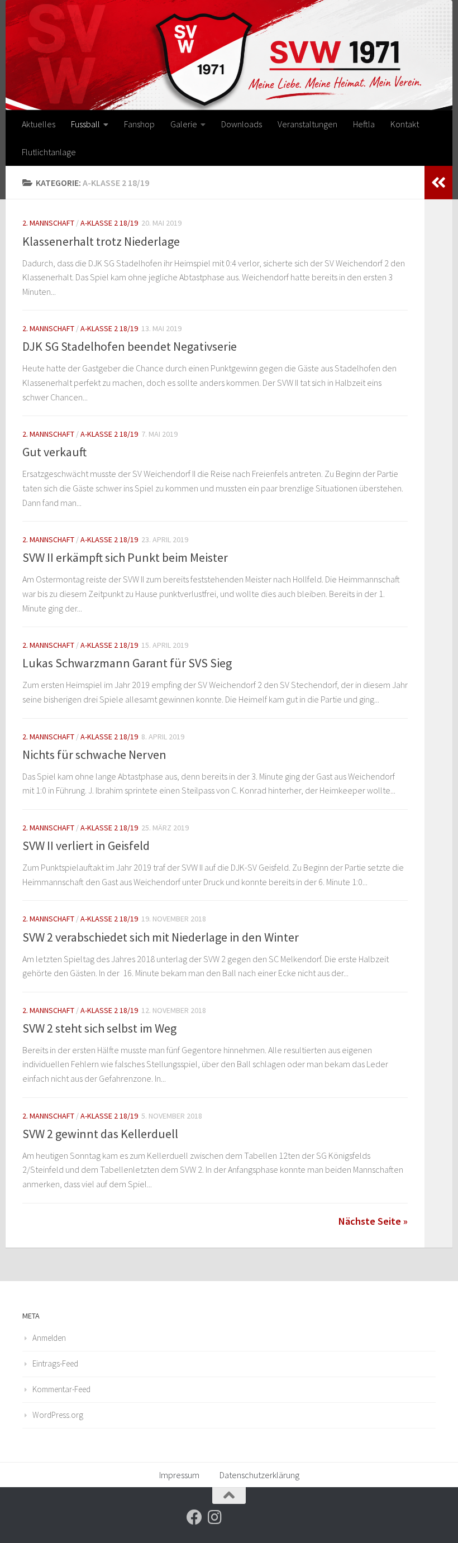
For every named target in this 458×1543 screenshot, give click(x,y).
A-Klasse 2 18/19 (109, 223)
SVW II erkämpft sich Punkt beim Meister (125, 557)
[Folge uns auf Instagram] (214, 1517)
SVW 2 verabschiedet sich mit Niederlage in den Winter (160, 937)
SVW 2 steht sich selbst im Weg (99, 1028)
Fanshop (139, 124)
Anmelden (49, 1337)
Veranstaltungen (307, 124)
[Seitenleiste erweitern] (438, 182)
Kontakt (404, 124)
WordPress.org (57, 1415)
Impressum (179, 1474)
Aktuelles (38, 124)
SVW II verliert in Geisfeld (86, 845)
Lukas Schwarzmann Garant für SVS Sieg (127, 663)
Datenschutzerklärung (259, 1474)
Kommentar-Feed (61, 1389)
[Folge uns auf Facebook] (194, 1517)
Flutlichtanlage (49, 151)
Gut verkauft (54, 452)
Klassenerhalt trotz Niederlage (101, 241)
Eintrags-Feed (55, 1363)
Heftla (364, 124)
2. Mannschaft (48, 223)
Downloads (241, 124)
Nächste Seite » (373, 1221)
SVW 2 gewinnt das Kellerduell (100, 1133)
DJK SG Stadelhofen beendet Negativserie (129, 346)
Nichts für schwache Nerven (94, 754)
